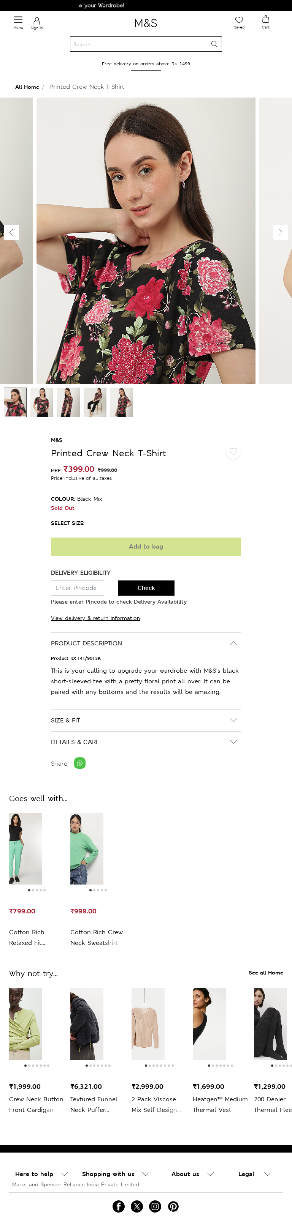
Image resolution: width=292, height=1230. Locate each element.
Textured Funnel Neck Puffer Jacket (93, 1105)
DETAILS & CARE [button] (75, 742)
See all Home (266, 972)
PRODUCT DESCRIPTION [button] (86, 643)
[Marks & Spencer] (146, 28)
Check (146, 588)
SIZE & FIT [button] (65, 720)
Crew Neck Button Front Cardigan (36, 1104)
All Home (27, 86)
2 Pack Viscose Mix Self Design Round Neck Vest (157, 1105)
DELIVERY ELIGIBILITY (81, 573)
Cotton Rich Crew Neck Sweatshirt (96, 937)
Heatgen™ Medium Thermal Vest (220, 1104)
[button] (280, 232)
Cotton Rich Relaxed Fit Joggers (26, 938)
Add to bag (146, 546)
